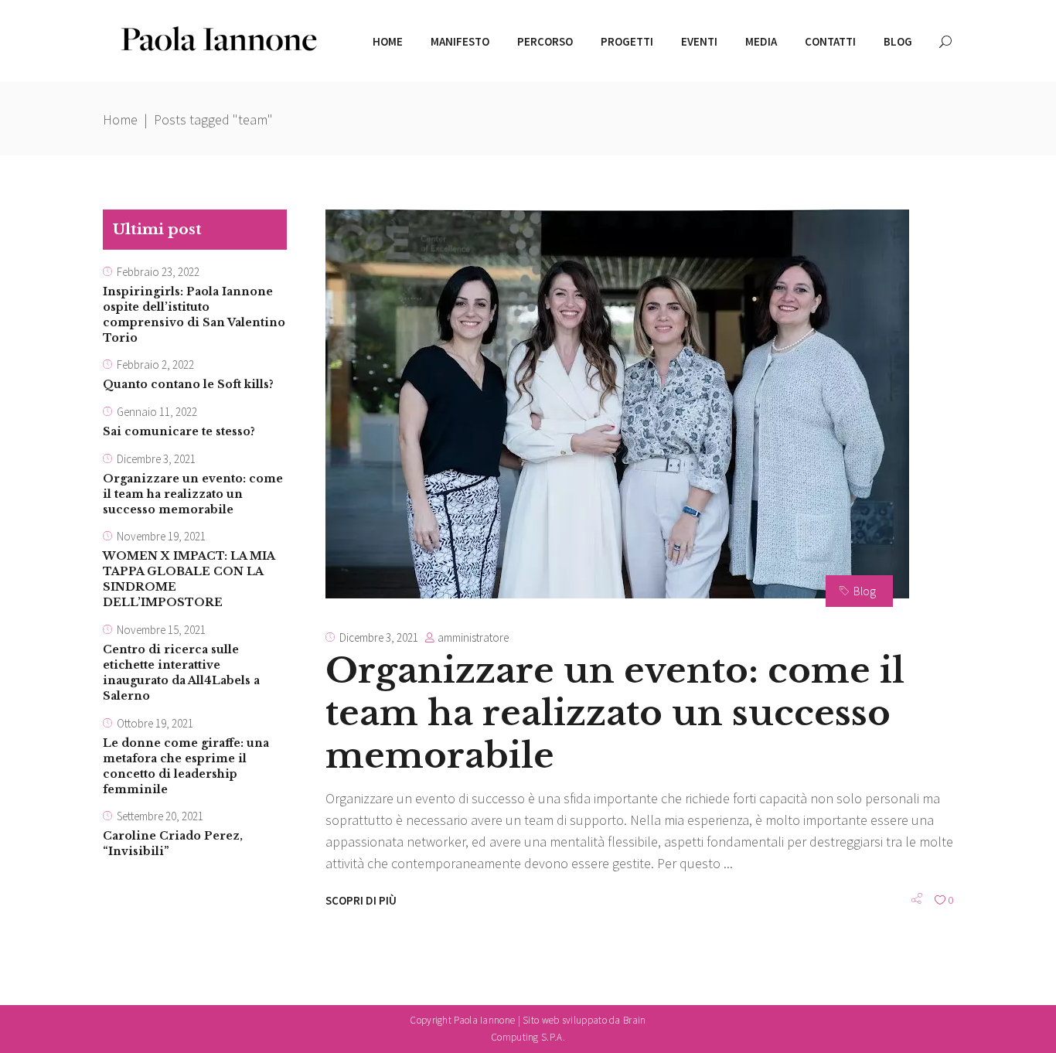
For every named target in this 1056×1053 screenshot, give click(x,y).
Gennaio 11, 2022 (157, 411)
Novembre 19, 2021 (161, 536)
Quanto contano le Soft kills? (188, 384)
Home (120, 119)
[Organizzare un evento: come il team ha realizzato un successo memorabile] (617, 404)
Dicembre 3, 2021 (378, 637)
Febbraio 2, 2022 (155, 364)
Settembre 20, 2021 (160, 816)
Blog (864, 591)
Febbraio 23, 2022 (158, 271)
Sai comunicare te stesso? (179, 431)
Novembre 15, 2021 (161, 629)
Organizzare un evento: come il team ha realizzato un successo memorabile (614, 713)
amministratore (473, 637)
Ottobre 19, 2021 (155, 723)
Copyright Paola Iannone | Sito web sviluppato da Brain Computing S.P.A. (528, 1029)
